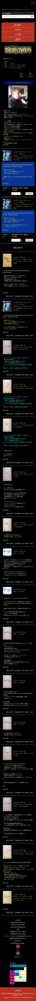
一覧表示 (21, 76)
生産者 (5, 61)
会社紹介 (3, 993)
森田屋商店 (18, 990)
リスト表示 (30, 76)
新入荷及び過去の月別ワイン (18, 25)
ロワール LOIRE (21, 64)
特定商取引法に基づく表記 (13, 993)
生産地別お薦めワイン (18, 39)
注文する (29, 193)
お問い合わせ (31, 993)
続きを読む (6, 144)
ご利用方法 (24, 993)
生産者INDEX (18, 29)
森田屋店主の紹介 (18, 995)
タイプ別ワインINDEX (18, 34)
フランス (12, 63)
